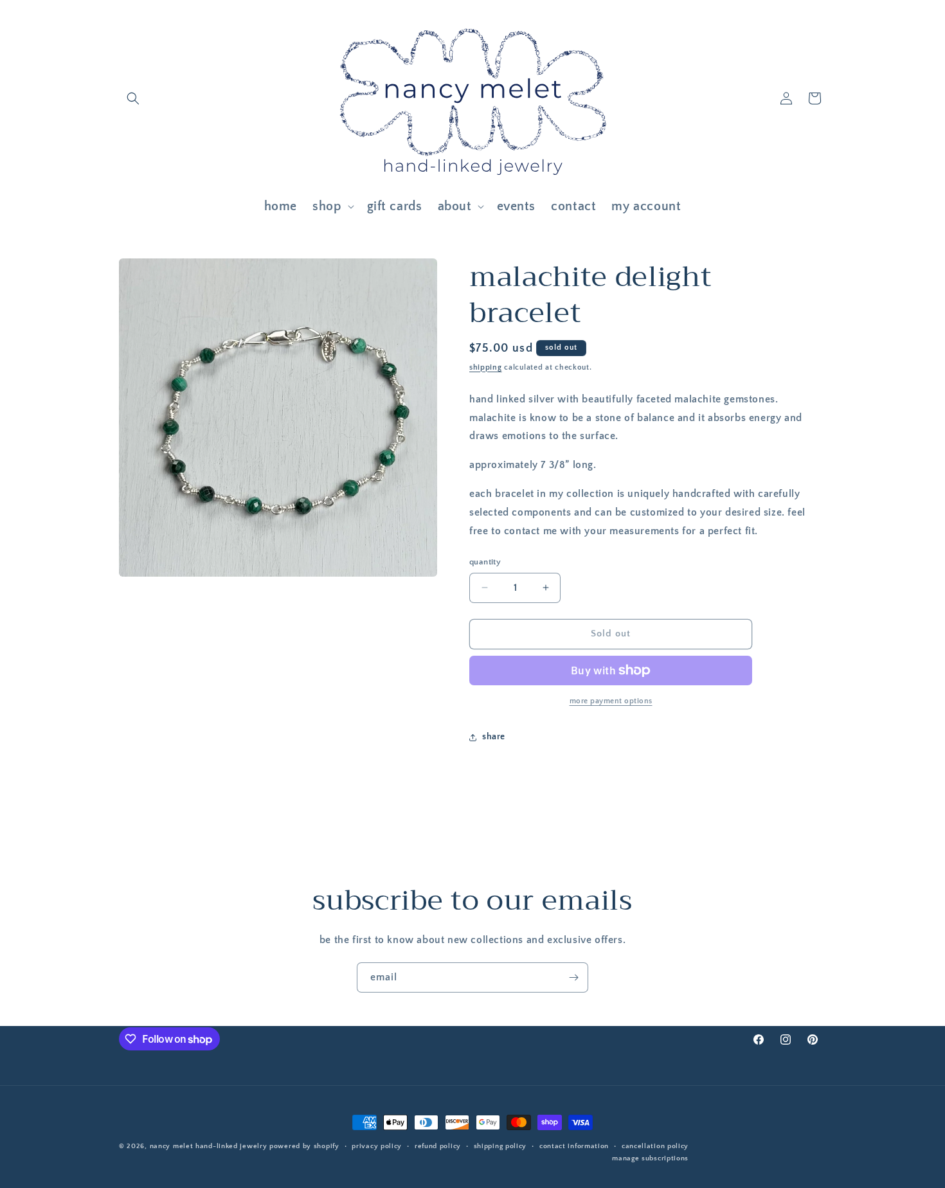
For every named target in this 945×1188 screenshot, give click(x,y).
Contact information (574, 1146)
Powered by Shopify (304, 1146)
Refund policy (438, 1146)
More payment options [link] (611, 701)
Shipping (485, 367)
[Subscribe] (573, 977)
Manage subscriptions (650, 1158)
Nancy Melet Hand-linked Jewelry (208, 1146)
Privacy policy (377, 1146)
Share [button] (493, 737)
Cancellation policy (655, 1146)
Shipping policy (500, 1146)
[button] (133, 98)
